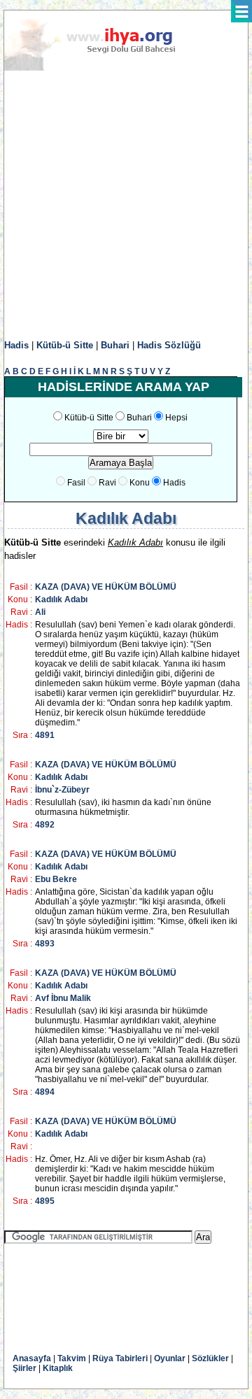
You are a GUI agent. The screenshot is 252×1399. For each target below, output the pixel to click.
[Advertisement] (126, 206)
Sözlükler (210, 1358)
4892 (45, 825)
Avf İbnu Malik (63, 998)
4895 (45, 1201)
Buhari (115, 345)
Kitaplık (58, 1368)
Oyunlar (170, 1358)
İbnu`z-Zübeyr (62, 790)
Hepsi (176, 417)
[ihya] (103, 68)
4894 (45, 1092)
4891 (45, 735)
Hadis (16, 345)
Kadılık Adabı (61, 599)
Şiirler (24, 1368)
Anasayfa (32, 1358)
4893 (45, 944)
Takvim (71, 1358)
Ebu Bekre (56, 879)
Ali (40, 612)
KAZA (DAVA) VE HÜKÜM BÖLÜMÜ (105, 587)
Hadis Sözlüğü (169, 345)
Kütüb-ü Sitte (64, 345)
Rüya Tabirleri (120, 1358)
